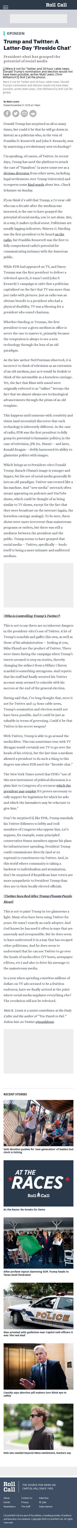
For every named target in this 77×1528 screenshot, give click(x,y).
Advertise (44, 1498)
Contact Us (26, 1498)
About (6, 1498)
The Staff (25, 1506)
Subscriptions (45, 1506)
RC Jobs (42, 1502)
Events (7, 1502)
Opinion (16, 33)
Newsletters (10, 1506)
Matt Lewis (13, 102)
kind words (36, 184)
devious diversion (16, 173)
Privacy (24, 1502)
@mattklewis (44, 1022)
